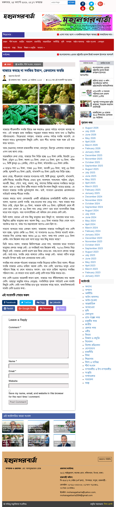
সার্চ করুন (71, 3)
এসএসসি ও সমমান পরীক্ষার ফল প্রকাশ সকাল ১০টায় (63, 428)
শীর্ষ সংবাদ (13, 42)
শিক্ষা (87, 355)
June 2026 (90, 134)
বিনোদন (89, 341)
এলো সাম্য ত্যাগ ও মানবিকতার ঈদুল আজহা (73, 34)
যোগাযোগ (90, 348)
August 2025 (91, 169)
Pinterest (47, 308)
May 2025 (90, 179)
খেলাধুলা (101, 42)
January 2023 (92, 275)
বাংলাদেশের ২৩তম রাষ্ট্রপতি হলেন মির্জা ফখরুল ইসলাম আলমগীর (82, 54)
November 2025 (93, 158)
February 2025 (92, 189)
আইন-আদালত (78, 42)
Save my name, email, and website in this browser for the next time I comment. (36, 395)
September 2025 (94, 165)
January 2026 (92, 151)
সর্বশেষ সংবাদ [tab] (88, 63)
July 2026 (90, 131)
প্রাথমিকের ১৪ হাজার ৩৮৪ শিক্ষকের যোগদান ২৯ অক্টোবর (38, 442)
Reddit (9, 308)
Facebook (10, 302)
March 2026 (91, 145)
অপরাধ (68, 42)
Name (13, 361)
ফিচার (20, 48)
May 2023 (90, 262)
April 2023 (90, 265)
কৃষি (62, 42)
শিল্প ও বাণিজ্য (92, 362)
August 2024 (91, 210)
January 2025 (92, 193)
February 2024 (92, 231)
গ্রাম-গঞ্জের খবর (92, 317)
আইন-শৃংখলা (91, 42)
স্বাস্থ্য (14, 48)
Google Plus (28, 308)
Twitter (27, 302)
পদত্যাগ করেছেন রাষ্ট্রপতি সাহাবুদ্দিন (63, 443)
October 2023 (92, 244)
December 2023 (93, 238)
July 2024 (90, 213)
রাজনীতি (37, 42)
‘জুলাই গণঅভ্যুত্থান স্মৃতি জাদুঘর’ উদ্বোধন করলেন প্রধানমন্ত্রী (12, 442)
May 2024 (90, 220)
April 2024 (90, 224)
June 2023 (90, 258)
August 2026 (91, 127)
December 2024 (93, 196)
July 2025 (90, 172)
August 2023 (91, 251)
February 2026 (92, 148)
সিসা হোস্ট (108, 504)
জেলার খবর (90, 327)
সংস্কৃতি (88, 372)
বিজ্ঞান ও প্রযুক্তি (29, 48)
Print (62, 308)
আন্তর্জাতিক (47, 42)
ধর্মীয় (87, 331)
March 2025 (91, 186)
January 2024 (92, 234)
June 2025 (90, 176)
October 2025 (92, 162)
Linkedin (56, 302)
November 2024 (93, 200)
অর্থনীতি (56, 42)
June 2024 (90, 217)
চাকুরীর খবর (91, 321)
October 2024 (92, 203)
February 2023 (92, 272)
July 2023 (90, 255)
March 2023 (91, 268)
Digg (42, 302)
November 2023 (93, 241)
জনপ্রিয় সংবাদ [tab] (105, 63)
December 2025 (93, 155)
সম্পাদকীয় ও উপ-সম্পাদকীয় (98, 369)
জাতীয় (21, 42)
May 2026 (90, 138)
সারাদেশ (29, 42)
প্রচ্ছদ (5, 42)
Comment (15, 327)
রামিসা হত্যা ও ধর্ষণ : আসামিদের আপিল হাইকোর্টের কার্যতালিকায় (37, 428)
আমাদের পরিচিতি (105, 459)
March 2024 (91, 227)
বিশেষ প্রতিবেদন (92, 345)
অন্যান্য (40, 48)
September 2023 (94, 248)
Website (13, 381)
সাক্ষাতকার (90, 376)
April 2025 (90, 182)
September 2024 (94, 206)
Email (12, 371)
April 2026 (90, 141)
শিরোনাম (89, 358)
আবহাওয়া (6, 48)
